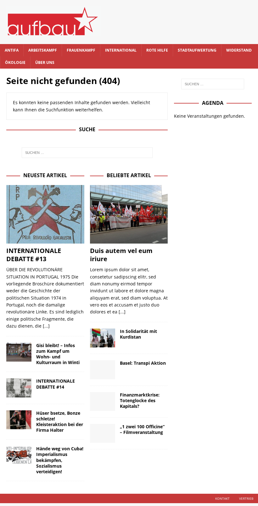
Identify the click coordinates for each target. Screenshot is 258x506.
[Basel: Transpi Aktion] (102, 369)
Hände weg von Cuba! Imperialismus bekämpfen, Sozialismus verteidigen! (59, 460)
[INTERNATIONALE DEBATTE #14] (18, 387)
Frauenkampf (81, 50)
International (121, 50)
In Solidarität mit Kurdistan (138, 334)
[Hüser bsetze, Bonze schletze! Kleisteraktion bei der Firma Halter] (18, 419)
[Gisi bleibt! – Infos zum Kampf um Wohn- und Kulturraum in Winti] (18, 352)
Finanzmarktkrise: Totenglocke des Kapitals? (140, 400)
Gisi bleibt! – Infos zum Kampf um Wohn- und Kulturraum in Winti (58, 354)
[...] (46, 326)
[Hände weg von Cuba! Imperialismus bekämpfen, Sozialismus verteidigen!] (18, 455)
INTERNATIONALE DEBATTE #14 (55, 384)
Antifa (12, 50)
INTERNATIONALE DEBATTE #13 (33, 254)
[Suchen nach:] (87, 152)
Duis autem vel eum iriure (121, 254)
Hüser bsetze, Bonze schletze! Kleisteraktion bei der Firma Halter (59, 421)
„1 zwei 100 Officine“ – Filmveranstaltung (142, 429)
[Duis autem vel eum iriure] (129, 214)
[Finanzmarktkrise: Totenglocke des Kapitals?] (102, 401)
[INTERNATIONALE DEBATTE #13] (45, 214)
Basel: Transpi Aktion (143, 363)
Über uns (44, 62)
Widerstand (239, 50)
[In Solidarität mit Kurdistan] (102, 338)
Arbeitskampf (42, 50)
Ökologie (15, 62)
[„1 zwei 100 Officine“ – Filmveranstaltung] (102, 433)
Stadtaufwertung (197, 50)
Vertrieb (246, 498)
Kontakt (222, 498)
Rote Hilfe (157, 50)
